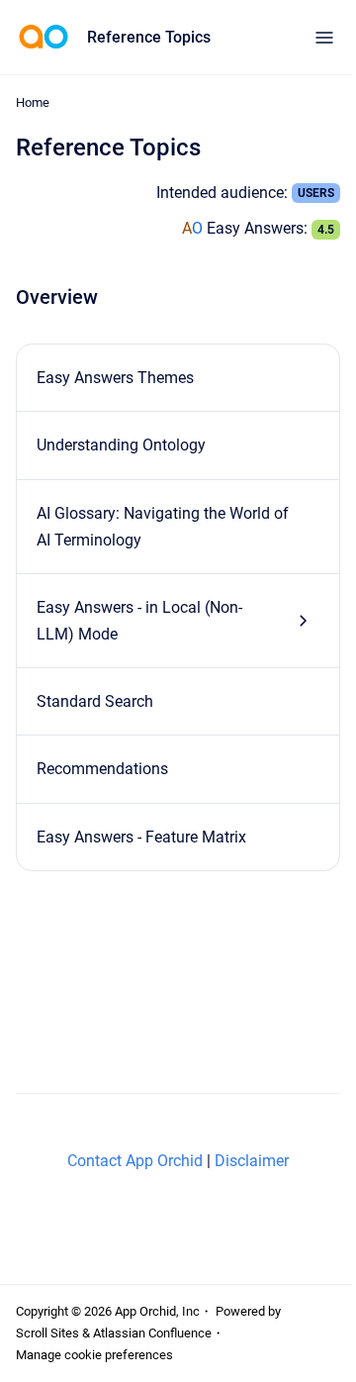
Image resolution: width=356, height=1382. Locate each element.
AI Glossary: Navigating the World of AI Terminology (163, 526)
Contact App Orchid (135, 1160)
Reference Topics (149, 37)
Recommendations (102, 768)
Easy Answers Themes (115, 377)
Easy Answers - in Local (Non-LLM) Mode (139, 620)
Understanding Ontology (121, 445)
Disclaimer (252, 1160)
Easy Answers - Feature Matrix (141, 837)
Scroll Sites (47, 1333)
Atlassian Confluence (152, 1333)
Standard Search (95, 701)
